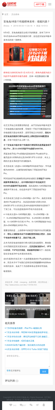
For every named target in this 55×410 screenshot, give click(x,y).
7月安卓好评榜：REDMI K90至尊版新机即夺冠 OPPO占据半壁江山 (27, 332)
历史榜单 (15, 14)
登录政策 (26, 399)
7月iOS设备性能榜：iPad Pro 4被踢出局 (24, 328)
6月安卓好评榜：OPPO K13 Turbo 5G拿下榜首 (27, 349)
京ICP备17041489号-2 (39, 399)
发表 (44, 371)
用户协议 (18, 399)
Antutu (6, 25)
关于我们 (47, 397)
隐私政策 (10, 399)
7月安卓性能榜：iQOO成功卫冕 (20, 340)
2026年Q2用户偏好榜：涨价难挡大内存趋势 (25, 344)
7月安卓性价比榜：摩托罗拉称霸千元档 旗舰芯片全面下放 (28, 336)
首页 (5, 14)
